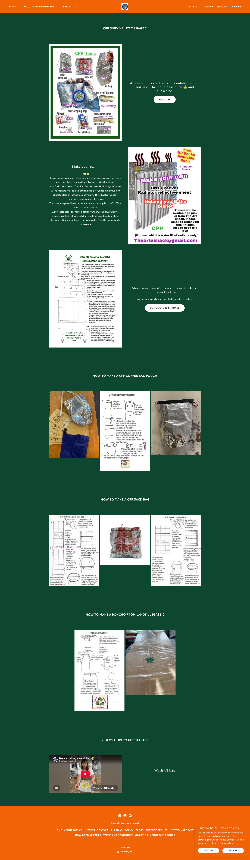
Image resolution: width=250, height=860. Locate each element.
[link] (124, 6)
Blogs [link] (193, 6)
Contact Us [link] (69, 6)
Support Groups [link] (216, 6)
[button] (238, 6)
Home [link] (12, 6)
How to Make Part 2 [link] (88, 835)
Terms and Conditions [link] (118, 835)
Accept (233, 850)
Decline (208, 850)
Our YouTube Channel (164, 308)
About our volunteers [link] (38, 6)
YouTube (164, 99)
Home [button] (58, 830)
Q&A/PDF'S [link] (141, 835)
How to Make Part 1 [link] (182, 830)
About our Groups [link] (162, 835)
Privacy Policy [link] (123, 830)
